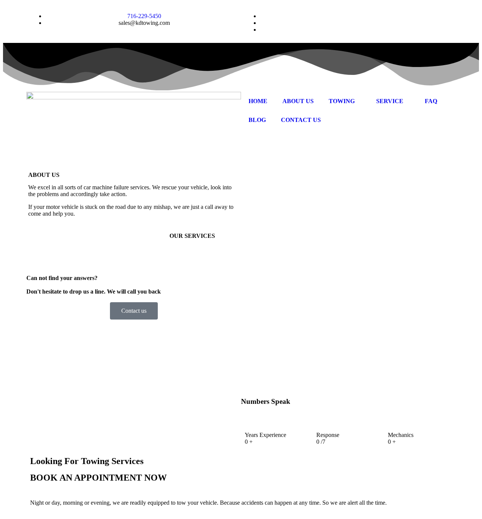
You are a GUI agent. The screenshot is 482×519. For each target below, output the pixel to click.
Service (389, 101)
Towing (342, 101)
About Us (298, 101)
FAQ (431, 101)
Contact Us (301, 120)
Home (258, 101)
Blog (257, 120)
